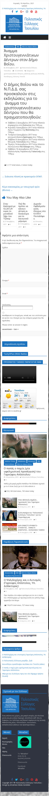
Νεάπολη (41, 74)
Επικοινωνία (6, 755)
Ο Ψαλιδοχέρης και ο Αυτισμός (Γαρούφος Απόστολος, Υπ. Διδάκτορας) (22, 583)
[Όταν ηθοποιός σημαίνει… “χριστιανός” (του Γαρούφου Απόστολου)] (9, 499)
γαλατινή (27, 74)
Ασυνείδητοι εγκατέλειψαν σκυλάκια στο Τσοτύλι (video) (23, 664)
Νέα (3, 748)
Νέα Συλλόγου (9, 464)
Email (5, 293)
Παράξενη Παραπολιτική (13, 576)
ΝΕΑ (18, 47)
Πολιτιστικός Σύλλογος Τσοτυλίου (32, 477)
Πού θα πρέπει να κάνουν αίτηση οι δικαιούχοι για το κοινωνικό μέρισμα (23, 212)
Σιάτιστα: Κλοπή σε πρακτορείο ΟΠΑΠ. (22, 176)
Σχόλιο (5, 247)
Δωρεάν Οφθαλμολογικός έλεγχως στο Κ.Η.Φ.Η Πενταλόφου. (40, 211)
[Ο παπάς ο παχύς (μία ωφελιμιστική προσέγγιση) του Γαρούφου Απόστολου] (24, 435)
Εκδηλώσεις (22, 461)
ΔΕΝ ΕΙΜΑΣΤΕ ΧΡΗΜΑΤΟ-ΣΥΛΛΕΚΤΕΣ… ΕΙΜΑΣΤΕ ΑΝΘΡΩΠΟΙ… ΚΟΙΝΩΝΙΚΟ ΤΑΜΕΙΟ (31, 527)
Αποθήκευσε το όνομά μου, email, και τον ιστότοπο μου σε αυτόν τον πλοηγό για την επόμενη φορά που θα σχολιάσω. (24, 318)
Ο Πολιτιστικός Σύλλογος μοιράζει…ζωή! (17, 660)
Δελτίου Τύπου (10, 461)
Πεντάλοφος (8, 77)
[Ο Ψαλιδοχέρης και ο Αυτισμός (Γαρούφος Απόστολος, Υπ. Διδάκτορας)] (24, 547)
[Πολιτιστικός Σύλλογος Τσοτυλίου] (4, 37)
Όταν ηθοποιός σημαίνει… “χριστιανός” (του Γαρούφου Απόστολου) (28, 502)
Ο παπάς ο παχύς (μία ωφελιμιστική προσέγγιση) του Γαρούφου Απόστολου (22, 471)
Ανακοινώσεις (9, 47)
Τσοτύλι (22, 77)
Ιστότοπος (6, 304)
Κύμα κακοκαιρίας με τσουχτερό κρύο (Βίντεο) (21, 188)
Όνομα (5, 280)
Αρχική (4, 738)
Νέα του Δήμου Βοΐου (29, 47)
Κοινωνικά (31, 461)
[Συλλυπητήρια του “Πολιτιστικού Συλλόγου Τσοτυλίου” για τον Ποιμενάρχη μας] (9, 512)
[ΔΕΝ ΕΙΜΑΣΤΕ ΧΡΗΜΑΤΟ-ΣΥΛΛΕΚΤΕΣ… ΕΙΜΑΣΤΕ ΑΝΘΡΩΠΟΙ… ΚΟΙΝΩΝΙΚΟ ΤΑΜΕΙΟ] (9, 524)
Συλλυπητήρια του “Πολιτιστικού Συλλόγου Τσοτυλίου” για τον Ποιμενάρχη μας (30, 515)
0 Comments (18, 71)
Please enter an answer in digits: (15, 325)
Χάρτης (4, 751)
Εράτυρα (34, 74)
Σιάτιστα (16, 77)
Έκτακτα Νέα (9, 573)
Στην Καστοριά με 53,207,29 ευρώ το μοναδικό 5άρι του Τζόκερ (9, 211)
